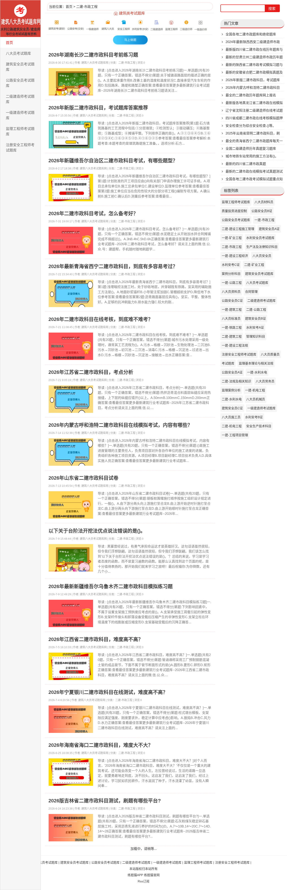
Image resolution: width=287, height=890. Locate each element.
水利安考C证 (231, 264)
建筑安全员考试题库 (20, 66)
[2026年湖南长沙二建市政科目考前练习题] (70, 82)
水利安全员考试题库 (260, 238)
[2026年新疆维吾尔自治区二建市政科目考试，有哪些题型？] (70, 188)
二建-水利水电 (232, 399)
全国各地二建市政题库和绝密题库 (251, 34)
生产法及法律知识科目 (262, 247)
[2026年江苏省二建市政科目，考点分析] (70, 400)
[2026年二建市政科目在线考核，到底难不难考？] (70, 347)
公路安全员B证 (261, 211)
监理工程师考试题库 (20, 131)
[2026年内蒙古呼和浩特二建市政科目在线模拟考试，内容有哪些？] (70, 453)
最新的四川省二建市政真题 (246, 164)
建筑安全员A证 (269, 229)
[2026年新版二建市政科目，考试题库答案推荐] (70, 135)
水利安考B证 (254, 417)
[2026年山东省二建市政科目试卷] (70, 506)
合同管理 (251, 291)
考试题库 (228, 363)
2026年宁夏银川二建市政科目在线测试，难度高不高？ (108, 692)
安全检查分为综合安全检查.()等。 (251, 126)
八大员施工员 (231, 417)
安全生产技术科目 (258, 426)
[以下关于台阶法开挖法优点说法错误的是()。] (70, 559)
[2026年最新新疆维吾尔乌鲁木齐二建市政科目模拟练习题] (70, 614)
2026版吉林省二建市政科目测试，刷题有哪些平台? (104, 800)
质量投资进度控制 (234, 211)
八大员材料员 (263, 202)
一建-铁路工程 (232, 327)
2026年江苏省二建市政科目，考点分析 (90, 372)
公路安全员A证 (232, 372)
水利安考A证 (255, 327)
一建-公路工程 (232, 282)
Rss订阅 (143, 881)
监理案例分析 (231, 390)
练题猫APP (135, 875)
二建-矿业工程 (254, 264)
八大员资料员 (231, 291)
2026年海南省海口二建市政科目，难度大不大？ (100, 745)
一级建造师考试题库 (20, 115)
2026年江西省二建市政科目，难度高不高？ (95, 639)
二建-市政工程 (87, 7)
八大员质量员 (270, 354)
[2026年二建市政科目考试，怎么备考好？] (70, 241)
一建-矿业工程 (232, 238)
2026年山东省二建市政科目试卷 (83, 478)
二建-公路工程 (256, 309)
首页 (9, 43)
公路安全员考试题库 (20, 83)
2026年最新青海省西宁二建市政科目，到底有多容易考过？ (113, 266)
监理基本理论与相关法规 (256, 363)
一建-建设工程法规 (235, 345)
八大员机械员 (255, 399)
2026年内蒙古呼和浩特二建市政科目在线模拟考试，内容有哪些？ (120, 425)
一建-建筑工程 (232, 309)
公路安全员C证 (232, 300)
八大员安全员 (261, 256)
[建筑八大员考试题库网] (20, 18)
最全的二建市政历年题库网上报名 (251, 95)
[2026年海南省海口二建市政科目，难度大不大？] (70, 773)
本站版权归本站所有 (143, 869)
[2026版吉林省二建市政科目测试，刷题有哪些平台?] (70, 828)
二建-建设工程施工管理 (238, 229)
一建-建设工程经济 (235, 256)
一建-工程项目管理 (235, 435)
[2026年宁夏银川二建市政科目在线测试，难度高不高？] (70, 720)
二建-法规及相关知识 (236, 381)
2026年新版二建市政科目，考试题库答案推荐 (98, 107)
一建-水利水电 (257, 372)
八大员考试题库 (18, 53)
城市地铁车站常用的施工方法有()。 (252, 156)
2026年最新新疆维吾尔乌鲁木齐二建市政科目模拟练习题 (110, 586)
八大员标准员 (231, 318)
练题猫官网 (152, 875)
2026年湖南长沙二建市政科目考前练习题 (93, 55)
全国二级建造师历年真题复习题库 (251, 148)
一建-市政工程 (264, 220)
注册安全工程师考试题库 (20, 147)
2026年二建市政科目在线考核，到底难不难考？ (100, 319)
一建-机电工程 (255, 390)
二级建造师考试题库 (20, 99)
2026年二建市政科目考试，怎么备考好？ (93, 213)
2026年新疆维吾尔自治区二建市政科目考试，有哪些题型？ (113, 160)
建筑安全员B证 (255, 318)
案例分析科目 (231, 273)
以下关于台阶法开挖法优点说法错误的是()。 (96, 531)
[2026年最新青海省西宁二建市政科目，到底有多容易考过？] (70, 294)
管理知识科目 (255, 336)
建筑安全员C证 (232, 408)
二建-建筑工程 (232, 336)
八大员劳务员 (265, 381)
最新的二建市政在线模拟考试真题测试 (254, 171)
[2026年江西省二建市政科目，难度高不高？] (70, 667)
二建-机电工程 (232, 426)
